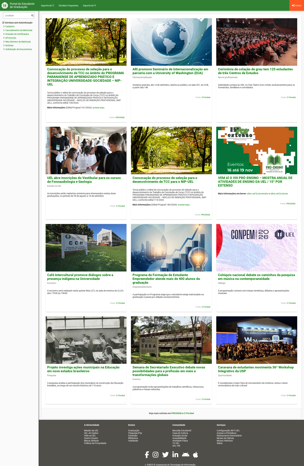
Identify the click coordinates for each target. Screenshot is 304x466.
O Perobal (206, 97)
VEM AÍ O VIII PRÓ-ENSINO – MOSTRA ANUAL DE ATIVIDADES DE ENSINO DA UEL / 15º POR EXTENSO (255, 181)
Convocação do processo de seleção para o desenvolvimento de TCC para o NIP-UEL (165, 180)
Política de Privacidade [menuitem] (95, 443)
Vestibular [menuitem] (133, 440)
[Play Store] (186, 456)
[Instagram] (156, 456)
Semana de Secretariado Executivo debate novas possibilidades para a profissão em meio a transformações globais (169, 371)
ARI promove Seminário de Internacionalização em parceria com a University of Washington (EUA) (170, 71)
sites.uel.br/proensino (258, 193)
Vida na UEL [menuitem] (90, 435)
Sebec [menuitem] (220, 443)
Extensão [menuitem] (132, 435)
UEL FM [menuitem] (176, 445)
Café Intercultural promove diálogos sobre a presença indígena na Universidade (80, 277)
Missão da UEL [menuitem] (91, 430)
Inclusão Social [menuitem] (179, 435)
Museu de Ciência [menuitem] (225, 438)
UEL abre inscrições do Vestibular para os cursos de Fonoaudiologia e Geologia (84, 180)
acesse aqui (98, 107)
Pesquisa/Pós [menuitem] (135, 433)
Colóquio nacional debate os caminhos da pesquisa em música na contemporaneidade (256, 277)
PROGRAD (120, 117)
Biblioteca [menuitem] (133, 438)
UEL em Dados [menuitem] (91, 433)
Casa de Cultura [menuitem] (180, 433)
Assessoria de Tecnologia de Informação (176, 464)
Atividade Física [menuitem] (180, 440)
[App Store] (195, 456)
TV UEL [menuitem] (176, 443)
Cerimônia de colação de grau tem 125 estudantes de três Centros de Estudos (255, 71)
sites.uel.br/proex (279, 193)
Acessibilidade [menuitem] (179, 438)
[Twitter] (165, 456)
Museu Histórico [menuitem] (225, 440)
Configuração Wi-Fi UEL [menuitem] (228, 430)
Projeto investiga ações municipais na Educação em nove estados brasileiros (83, 369)
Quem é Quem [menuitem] (91, 438)
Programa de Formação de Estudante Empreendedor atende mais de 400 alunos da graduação (166, 278)
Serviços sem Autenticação (18, 22)
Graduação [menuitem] (133, 430)
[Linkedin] (175, 456)
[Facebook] (147, 456)
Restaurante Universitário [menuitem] (229, 435)
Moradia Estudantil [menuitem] (181, 430)
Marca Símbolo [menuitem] (91, 440)
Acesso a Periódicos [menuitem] (226, 433)
